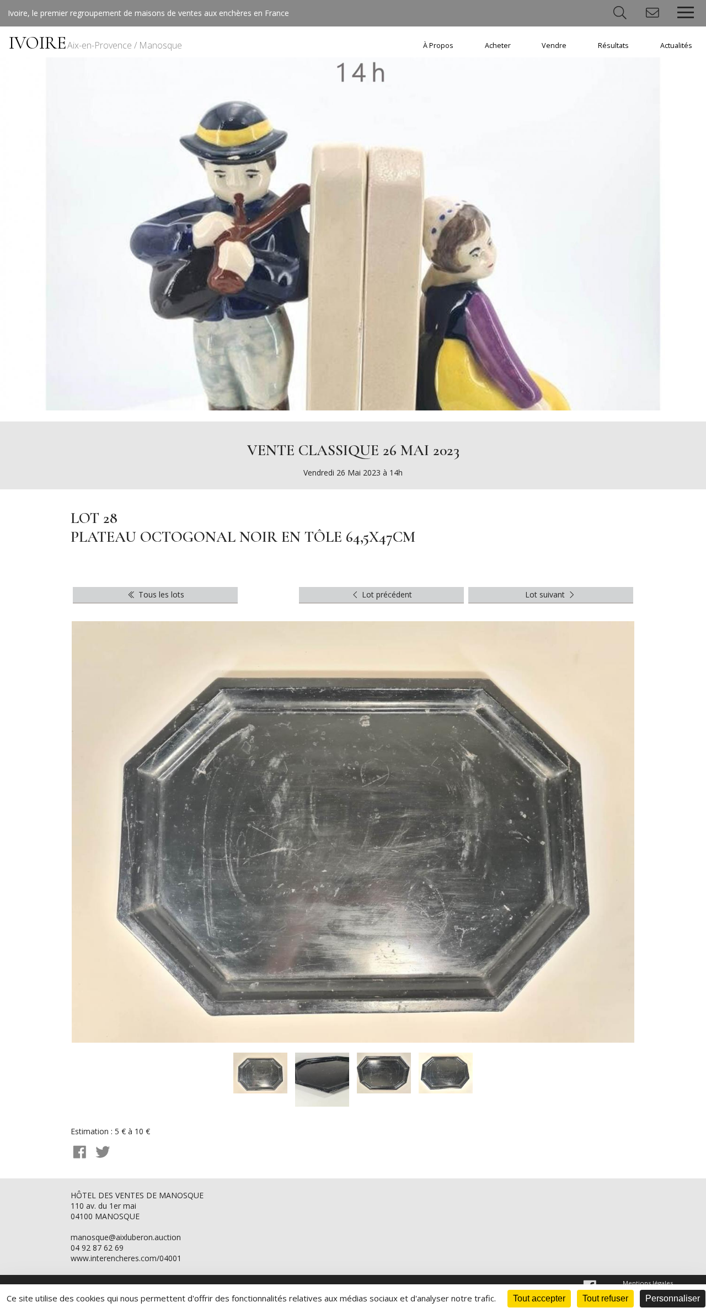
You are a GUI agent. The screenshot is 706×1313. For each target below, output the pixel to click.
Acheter (498, 45)
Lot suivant (546, 594)
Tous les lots (160, 594)
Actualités (676, 45)
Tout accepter (539, 1298)
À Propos (438, 45)
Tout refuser (605, 1298)
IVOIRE (95, 43)
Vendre (554, 45)
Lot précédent (386, 594)
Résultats (613, 45)
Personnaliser (672, 1298)
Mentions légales (648, 1283)
